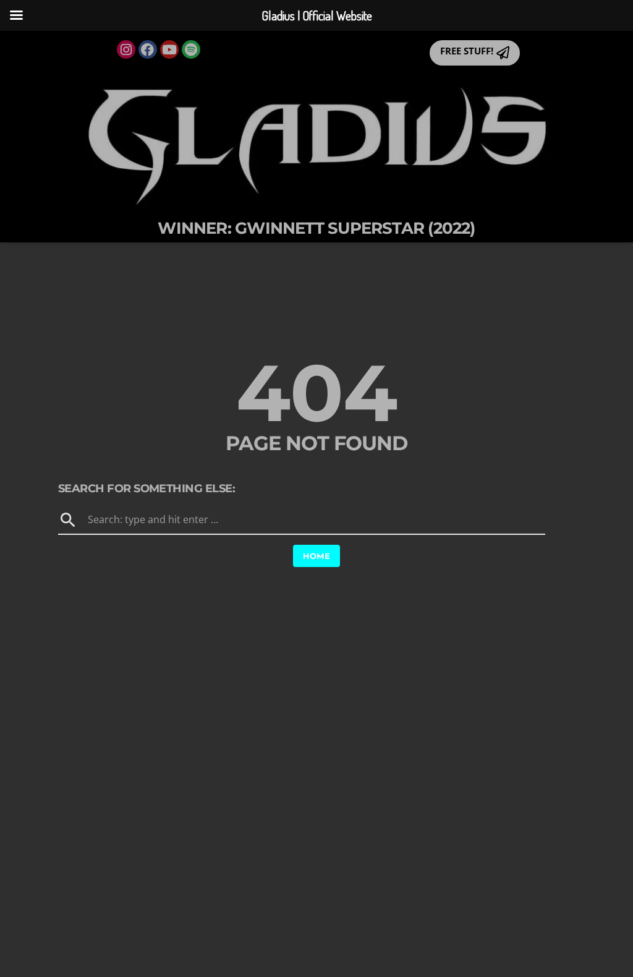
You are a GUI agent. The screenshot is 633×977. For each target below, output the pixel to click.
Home (317, 556)
